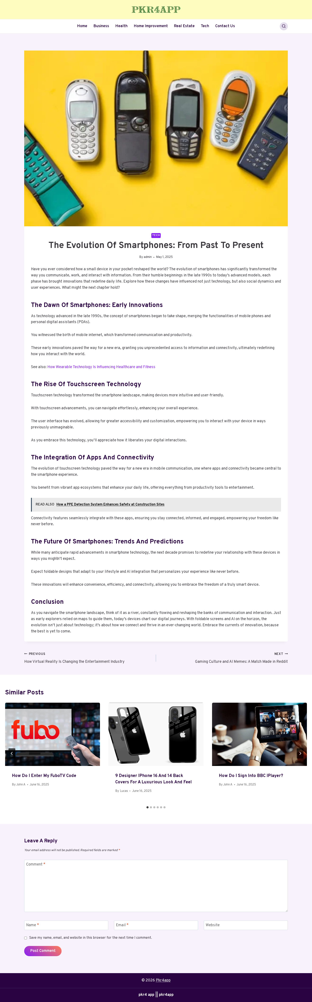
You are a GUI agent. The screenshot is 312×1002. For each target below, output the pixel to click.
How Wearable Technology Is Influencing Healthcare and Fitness (101, 367)
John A (20, 785)
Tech (205, 26)
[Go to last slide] (11, 753)
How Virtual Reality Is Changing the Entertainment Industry (74, 658)
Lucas (124, 791)
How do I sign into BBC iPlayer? (251, 776)
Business (101, 26)
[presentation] (52, 734)
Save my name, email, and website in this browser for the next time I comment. (90, 938)
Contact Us (225, 26)
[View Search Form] (284, 26)
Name (32, 925)
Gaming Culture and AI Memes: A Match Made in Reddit (241, 658)
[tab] (147, 807)
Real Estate (184, 26)
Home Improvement (151, 26)
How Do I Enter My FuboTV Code (44, 776)
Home (82, 26)
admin (148, 257)
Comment (35, 864)
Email (122, 925)
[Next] (300, 753)
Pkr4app (163, 980)
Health (121, 26)
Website (213, 925)
